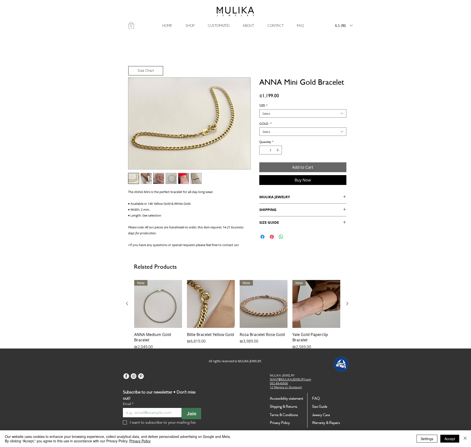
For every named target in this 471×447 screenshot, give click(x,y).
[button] (344, 25)
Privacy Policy (140, 440)
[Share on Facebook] (262, 237)
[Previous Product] (127, 304)
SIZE (263, 106)
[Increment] (278, 151)
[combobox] (302, 114)
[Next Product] (347, 304)
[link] (131, 25)
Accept (450, 438)
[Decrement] (263, 151)
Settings (427, 438)
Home (133, 60)
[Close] (465, 438)
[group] (237, 316)
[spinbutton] (270, 151)
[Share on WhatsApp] (281, 237)
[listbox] (344, 25)
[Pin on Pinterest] (272, 237)
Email (128, 405)
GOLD (265, 124)
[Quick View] (211, 305)
